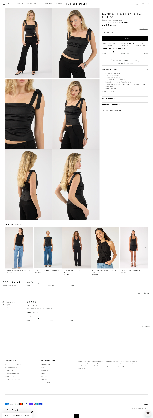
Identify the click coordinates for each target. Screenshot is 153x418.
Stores (59, 4)
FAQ (43, 367)
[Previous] (7, 248)
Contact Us (45, 364)
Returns (44, 373)
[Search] (136, 4)
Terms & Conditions (12, 373)
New (10, 4)
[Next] (146, 248)
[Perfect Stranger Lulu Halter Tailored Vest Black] (76, 247)
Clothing (19, 4)
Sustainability (10, 376)
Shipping (44, 370)
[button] (4, 3)
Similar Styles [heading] (13, 224)
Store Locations (11, 367)
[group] (19, 250)
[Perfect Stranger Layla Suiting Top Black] (134, 247)
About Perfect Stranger (14, 364)
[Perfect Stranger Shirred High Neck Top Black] (19, 247)
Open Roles (45, 382)
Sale (41, 4)
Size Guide (144, 29)
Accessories (30, 4)
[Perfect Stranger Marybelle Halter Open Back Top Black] (105, 247)
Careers (44, 379)
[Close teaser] (32, 412)
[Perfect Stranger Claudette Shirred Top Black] (48, 247)
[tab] (143, 293)
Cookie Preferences (12, 379)
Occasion (49, 4)
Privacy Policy (10, 370)
